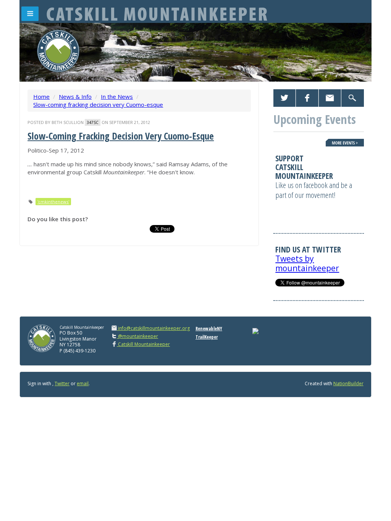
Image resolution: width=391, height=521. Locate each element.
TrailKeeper (207, 337)
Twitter (62, 383)
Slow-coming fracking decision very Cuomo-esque (98, 104)
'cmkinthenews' (53, 201)
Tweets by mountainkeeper (307, 263)
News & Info (75, 96)
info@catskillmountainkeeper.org (154, 328)
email (83, 383)
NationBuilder (348, 383)
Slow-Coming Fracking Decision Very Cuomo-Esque (120, 136)
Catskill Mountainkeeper (143, 344)
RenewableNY (209, 328)
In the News (117, 96)
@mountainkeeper (137, 336)
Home (41, 96)
